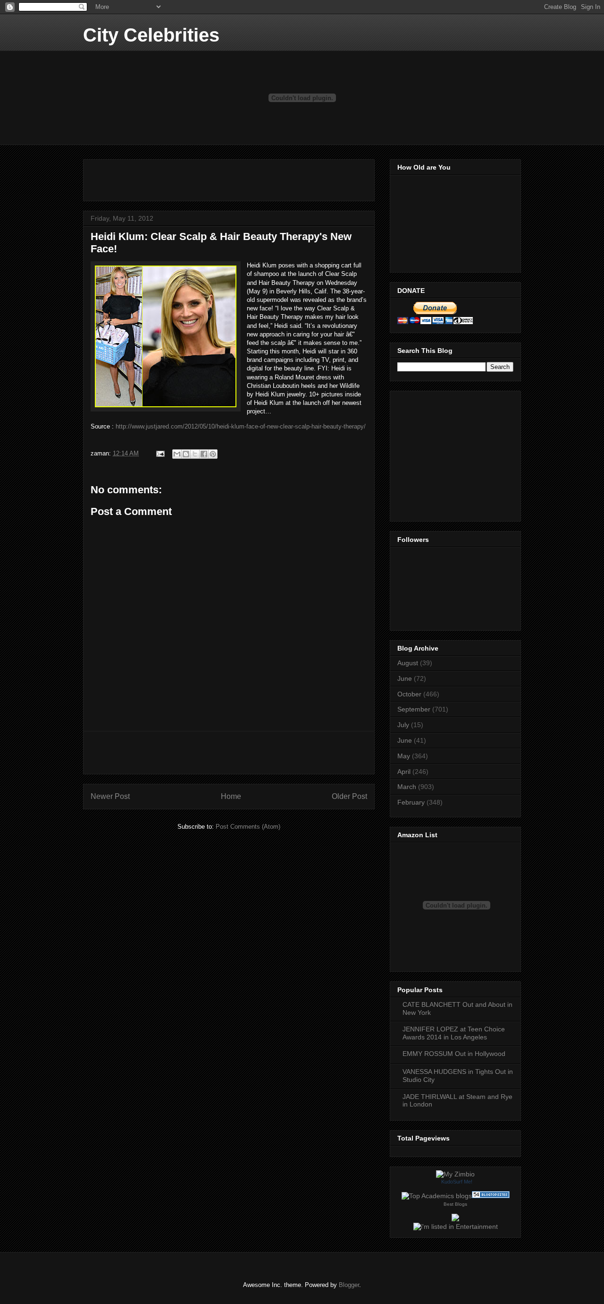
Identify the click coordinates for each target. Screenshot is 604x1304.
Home (231, 796)
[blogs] (491, 1196)
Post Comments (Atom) (248, 826)
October (409, 694)
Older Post (349, 796)
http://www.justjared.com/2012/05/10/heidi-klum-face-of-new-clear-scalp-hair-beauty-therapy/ (241, 426)
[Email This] (177, 454)
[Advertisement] (201, 177)
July (403, 725)
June (404, 678)
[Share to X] (195, 454)
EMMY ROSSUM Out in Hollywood (454, 1053)
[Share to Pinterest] (213, 454)
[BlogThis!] (186, 454)
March (406, 786)
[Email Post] (160, 453)
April (404, 771)
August (407, 663)
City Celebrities (151, 35)
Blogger (349, 1284)
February (411, 802)
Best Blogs (455, 1204)
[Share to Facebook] (204, 454)
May (403, 756)
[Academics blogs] (437, 1196)
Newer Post (110, 796)
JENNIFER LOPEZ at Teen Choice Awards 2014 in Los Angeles (454, 1033)
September (413, 709)
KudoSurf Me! (456, 1181)
